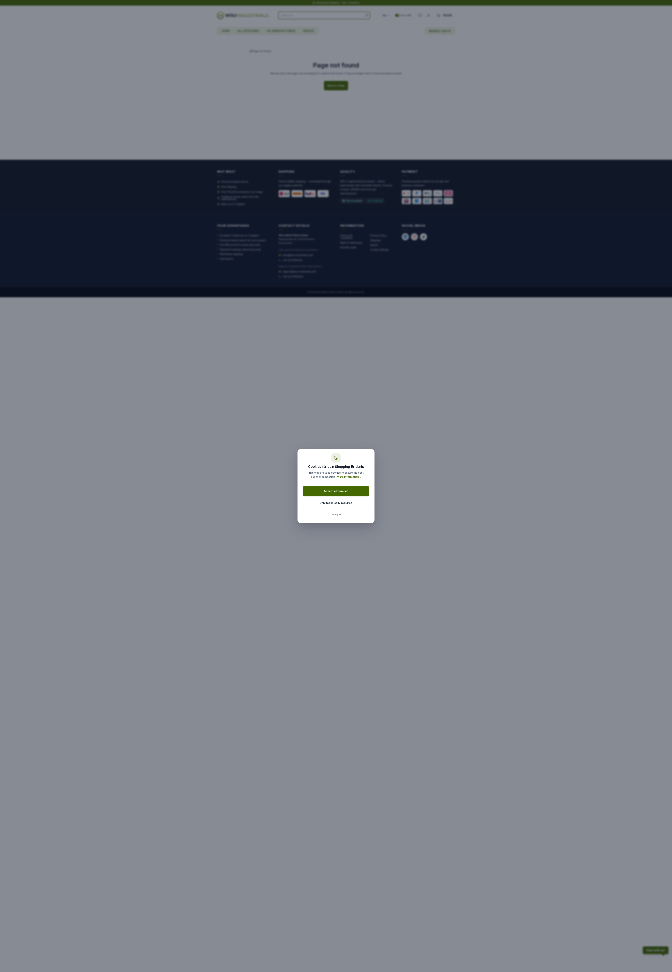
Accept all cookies (336, 491)
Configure (336, 514)
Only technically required (336, 503)
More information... (349, 476)
